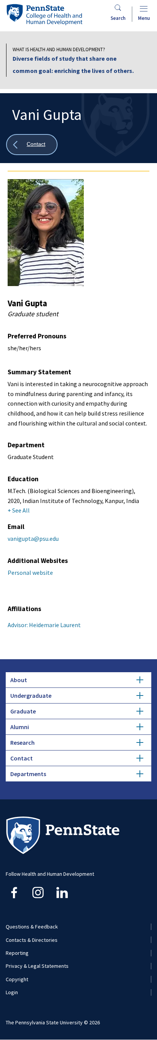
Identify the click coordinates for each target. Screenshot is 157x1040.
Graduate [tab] (23, 711)
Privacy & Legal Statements (37, 965)
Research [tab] (22, 742)
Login (12, 992)
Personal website (30, 572)
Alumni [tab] (19, 727)
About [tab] (18, 680)
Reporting (17, 952)
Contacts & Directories (32, 939)
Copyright (17, 979)
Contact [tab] (21, 758)
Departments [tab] (28, 774)
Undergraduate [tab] (30, 695)
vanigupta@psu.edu (33, 538)
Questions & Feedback (32, 926)
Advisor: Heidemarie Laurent (44, 625)
